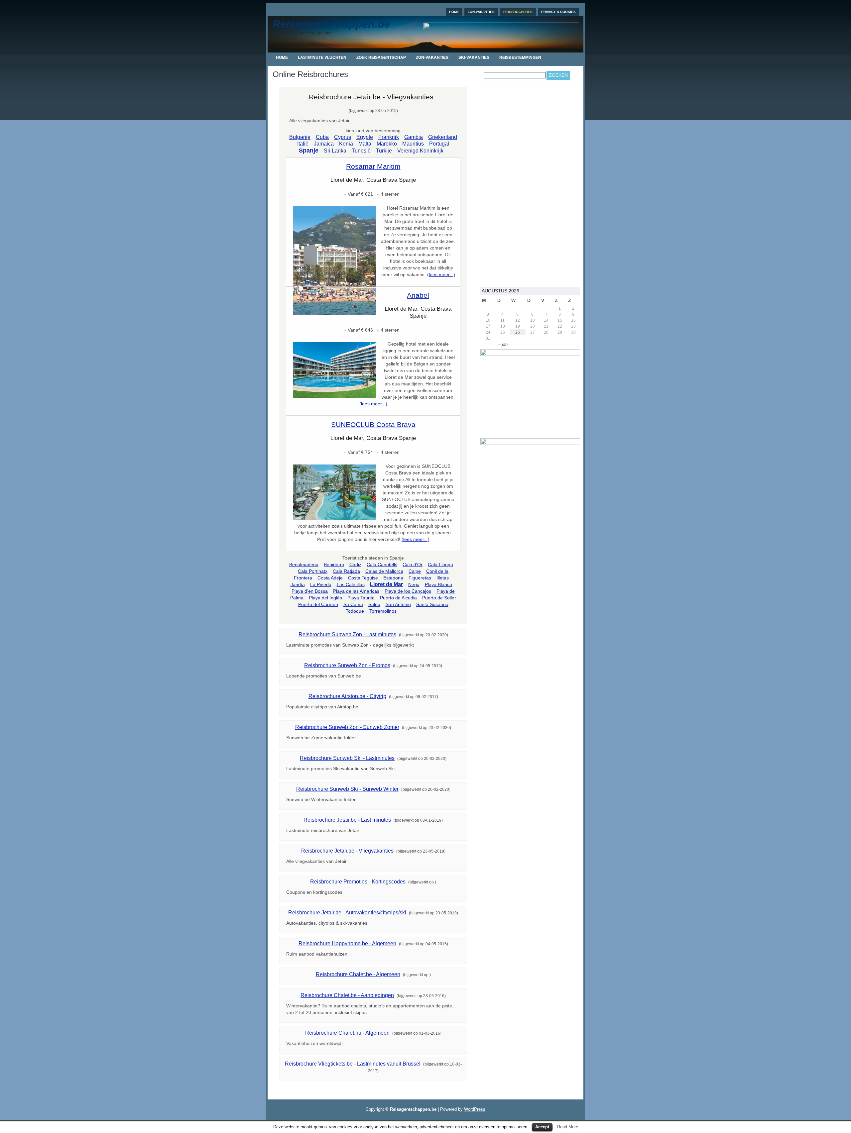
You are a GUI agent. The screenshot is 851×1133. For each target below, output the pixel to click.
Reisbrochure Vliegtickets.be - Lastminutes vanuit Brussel (353, 1064)
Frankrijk (388, 137)
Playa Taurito (361, 597)
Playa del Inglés (325, 597)
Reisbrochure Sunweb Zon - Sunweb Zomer (347, 727)
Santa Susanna (432, 604)
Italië (302, 144)
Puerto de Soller (439, 597)
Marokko (387, 144)
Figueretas (420, 577)
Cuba (322, 137)
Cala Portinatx (312, 571)
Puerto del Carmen (318, 604)
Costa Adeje (330, 577)
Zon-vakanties (481, 12)
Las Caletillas (351, 584)
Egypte (364, 137)
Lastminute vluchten (322, 57)
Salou (374, 604)
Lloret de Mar (386, 584)
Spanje (308, 150)
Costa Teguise (363, 577)
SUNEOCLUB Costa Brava (373, 424)
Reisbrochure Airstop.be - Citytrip (347, 696)
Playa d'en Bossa (310, 591)
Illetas (442, 577)
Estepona (393, 577)
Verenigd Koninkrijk (420, 151)
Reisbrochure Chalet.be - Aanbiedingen (347, 995)
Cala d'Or (413, 564)
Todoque (355, 611)
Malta (364, 144)
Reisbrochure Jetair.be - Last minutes (347, 820)
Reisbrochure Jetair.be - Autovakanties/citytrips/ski (347, 912)
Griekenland (442, 137)
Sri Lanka (335, 151)
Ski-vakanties (473, 57)
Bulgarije (299, 137)
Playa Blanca (438, 584)
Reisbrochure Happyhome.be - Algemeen (347, 943)
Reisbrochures (518, 12)
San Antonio (398, 604)
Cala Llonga (440, 564)
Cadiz (355, 564)
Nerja (414, 584)
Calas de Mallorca (384, 571)
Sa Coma (353, 604)
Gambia (413, 137)
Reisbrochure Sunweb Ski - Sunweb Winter (347, 789)
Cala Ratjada (346, 571)
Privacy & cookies (558, 12)
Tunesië (361, 151)
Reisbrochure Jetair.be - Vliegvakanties (347, 851)
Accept (542, 1126)
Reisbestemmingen (520, 57)
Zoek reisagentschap (381, 57)
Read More (567, 1126)
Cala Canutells (382, 564)
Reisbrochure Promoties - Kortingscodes (358, 881)
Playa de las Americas (356, 591)
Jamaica (324, 144)
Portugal (439, 144)
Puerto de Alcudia (398, 597)
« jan (503, 344)
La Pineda (320, 584)
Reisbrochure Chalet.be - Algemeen (358, 974)
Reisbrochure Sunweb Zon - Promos (347, 665)
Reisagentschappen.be (331, 24)
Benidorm (334, 564)
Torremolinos (383, 611)
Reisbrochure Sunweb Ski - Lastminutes (347, 758)
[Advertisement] (530, 184)
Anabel (418, 295)
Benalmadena (303, 564)
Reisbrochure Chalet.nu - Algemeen (347, 1033)
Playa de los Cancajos (408, 591)
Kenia (346, 144)
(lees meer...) (441, 274)
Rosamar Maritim (373, 166)
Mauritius (413, 144)
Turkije (384, 151)
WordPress (474, 1109)
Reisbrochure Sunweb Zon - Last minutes (347, 634)
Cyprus (342, 137)
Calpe (415, 571)
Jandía (298, 584)
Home (454, 12)
